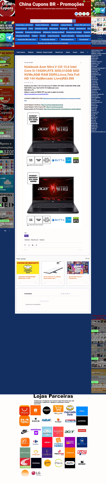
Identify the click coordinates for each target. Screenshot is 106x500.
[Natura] (36, 450)
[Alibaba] (25, 440)
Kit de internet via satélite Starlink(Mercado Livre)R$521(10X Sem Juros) (52, 277)
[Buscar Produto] (74, 21)
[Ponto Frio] (82, 418)
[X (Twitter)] (80, 14)
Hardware (42, 239)
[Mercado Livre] (70, 408)
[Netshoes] (35, 429)
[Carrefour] (35, 440)
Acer (26, 235)
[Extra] (47, 440)
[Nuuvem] (47, 429)
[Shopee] (35, 408)
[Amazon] (46, 408)
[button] (87, 52)
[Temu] (24, 418)
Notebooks (27, 239)
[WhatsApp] (84, 14)
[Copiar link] (87, 14)
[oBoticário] (25, 450)
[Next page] (9, 230)
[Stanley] (82, 460)
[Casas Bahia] (70, 418)
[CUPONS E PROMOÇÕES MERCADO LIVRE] (28, 267)
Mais (81, 52)
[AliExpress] (24, 408)
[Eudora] (47, 450)
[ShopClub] (58, 429)
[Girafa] (48, 461)
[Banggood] (58, 408)
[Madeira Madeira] (58, 440)
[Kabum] (46, 418)
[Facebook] (76, 14)
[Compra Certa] (70, 440)
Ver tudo (87, 258)
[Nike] (25, 429)
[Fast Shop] (82, 450)
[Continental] (70, 450)
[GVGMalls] (36, 461)
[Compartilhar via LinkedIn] (32, 245)
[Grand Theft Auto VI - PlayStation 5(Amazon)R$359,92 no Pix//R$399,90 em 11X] (78, 267)
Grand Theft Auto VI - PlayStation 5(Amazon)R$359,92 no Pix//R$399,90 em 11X (76, 277)
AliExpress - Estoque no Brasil (44, 52)
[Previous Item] (94, 25)
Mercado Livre (59, 52)
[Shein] (35, 418)
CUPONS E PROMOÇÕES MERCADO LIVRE (26, 277)
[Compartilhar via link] (36, 245)
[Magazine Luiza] (82, 409)
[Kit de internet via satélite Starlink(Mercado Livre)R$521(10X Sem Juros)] (53, 267)
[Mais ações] (81, 62)
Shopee (68, 52)
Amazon (75, 52)
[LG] (36, 471)
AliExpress (100, 39)
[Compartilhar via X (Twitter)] (29, 245)
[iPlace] (59, 461)
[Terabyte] (58, 418)
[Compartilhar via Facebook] (25, 245)
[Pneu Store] (59, 450)
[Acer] (69, 429)
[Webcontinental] (82, 440)
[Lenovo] (82, 428)
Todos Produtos (21, 52)
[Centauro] (25, 461)
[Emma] (25, 471)
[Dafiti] (70, 461)
